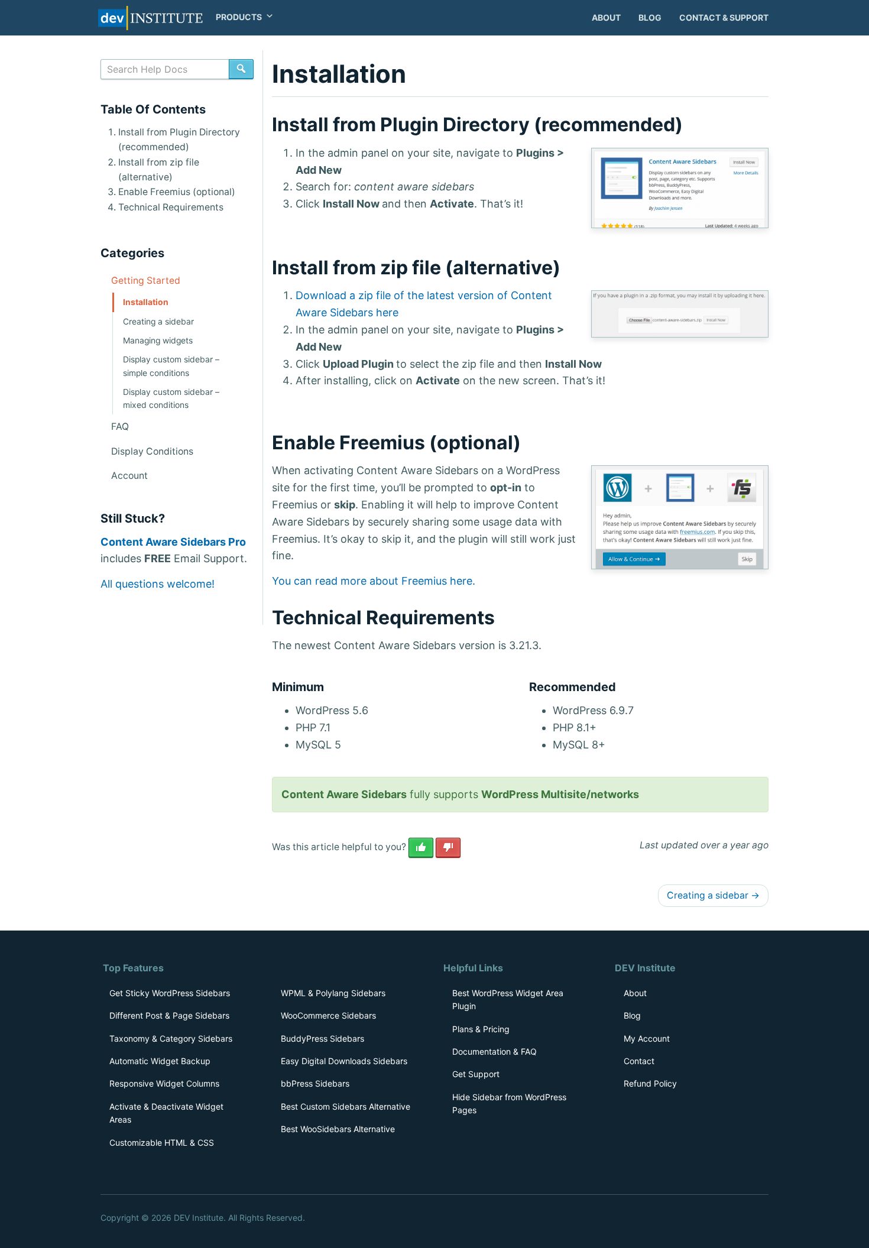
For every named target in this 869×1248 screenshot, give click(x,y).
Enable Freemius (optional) (176, 191)
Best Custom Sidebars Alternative (345, 1106)
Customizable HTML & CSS (161, 1142)
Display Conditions (152, 451)
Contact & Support (724, 17)
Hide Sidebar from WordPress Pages (509, 1103)
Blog (650, 17)
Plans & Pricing (481, 1029)
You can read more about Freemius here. (373, 581)
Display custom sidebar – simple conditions (171, 366)
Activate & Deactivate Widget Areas (166, 1112)
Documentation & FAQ (494, 1051)
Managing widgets (158, 340)
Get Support (476, 1074)
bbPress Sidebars (315, 1083)
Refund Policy (650, 1083)
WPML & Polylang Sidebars (333, 993)
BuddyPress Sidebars (322, 1038)
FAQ (120, 426)
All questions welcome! (157, 584)
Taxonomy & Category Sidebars (170, 1038)
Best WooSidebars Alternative (338, 1129)
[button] (239, 17)
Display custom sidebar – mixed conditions (171, 398)
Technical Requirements (170, 207)
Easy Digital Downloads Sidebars (344, 1061)
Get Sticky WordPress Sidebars (169, 993)
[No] (448, 848)
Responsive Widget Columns (164, 1083)
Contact (639, 1061)
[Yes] (420, 848)
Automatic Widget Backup (159, 1061)
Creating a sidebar (713, 895)
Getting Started (145, 280)
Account (129, 475)
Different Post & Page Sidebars (169, 1015)
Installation (145, 302)
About (606, 17)
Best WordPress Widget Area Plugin (507, 999)
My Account (647, 1038)
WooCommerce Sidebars (328, 1015)
